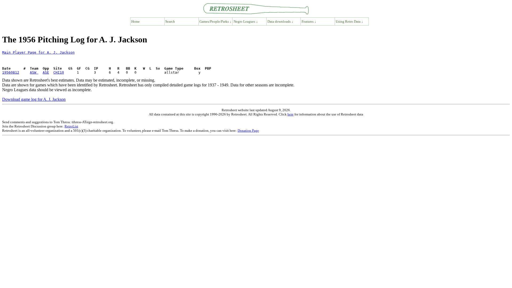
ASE (46, 72)
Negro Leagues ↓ (246, 21)
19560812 (10, 72)
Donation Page (248, 131)
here (290, 114)
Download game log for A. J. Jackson (34, 99)
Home (135, 21)
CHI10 (58, 72)
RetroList (71, 126)
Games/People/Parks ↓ (215, 21)
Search (170, 21)
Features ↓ (309, 21)
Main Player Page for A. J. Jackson (38, 52)
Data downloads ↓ (280, 21)
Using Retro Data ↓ (349, 21)
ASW (34, 72)
